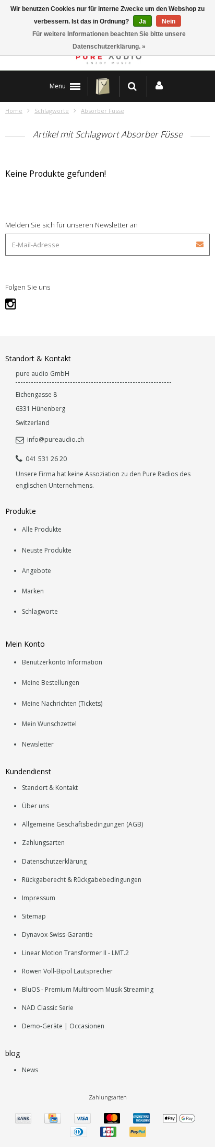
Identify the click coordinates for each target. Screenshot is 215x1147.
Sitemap (34, 916)
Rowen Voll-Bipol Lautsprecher (67, 971)
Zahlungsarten (43, 842)
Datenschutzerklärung (54, 861)
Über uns (35, 805)
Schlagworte (51, 110)
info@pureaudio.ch (55, 439)
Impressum (38, 897)
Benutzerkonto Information (62, 662)
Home (13, 110)
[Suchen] (132, 86)
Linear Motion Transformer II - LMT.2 (75, 952)
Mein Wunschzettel (49, 723)
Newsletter (38, 744)
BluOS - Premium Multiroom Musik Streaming (87, 989)
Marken (33, 591)
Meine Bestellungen (50, 682)
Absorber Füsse (102, 110)
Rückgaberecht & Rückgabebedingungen (81, 879)
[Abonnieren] (200, 240)
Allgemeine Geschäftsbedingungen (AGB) (82, 824)
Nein (168, 21)
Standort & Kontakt (50, 787)
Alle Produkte (42, 529)
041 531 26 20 (46, 458)
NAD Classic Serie (48, 1007)
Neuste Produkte (46, 550)
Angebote (36, 570)
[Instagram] (10, 303)
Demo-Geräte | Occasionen (63, 1026)
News (30, 1069)
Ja (142, 21)
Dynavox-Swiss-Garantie (57, 934)
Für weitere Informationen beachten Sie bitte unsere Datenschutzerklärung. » (109, 40)
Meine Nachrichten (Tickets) (62, 703)
